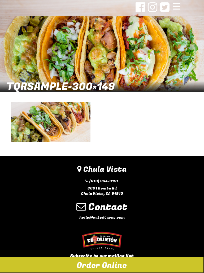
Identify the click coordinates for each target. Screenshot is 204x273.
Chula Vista (104, 169)
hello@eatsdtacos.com (102, 217)
